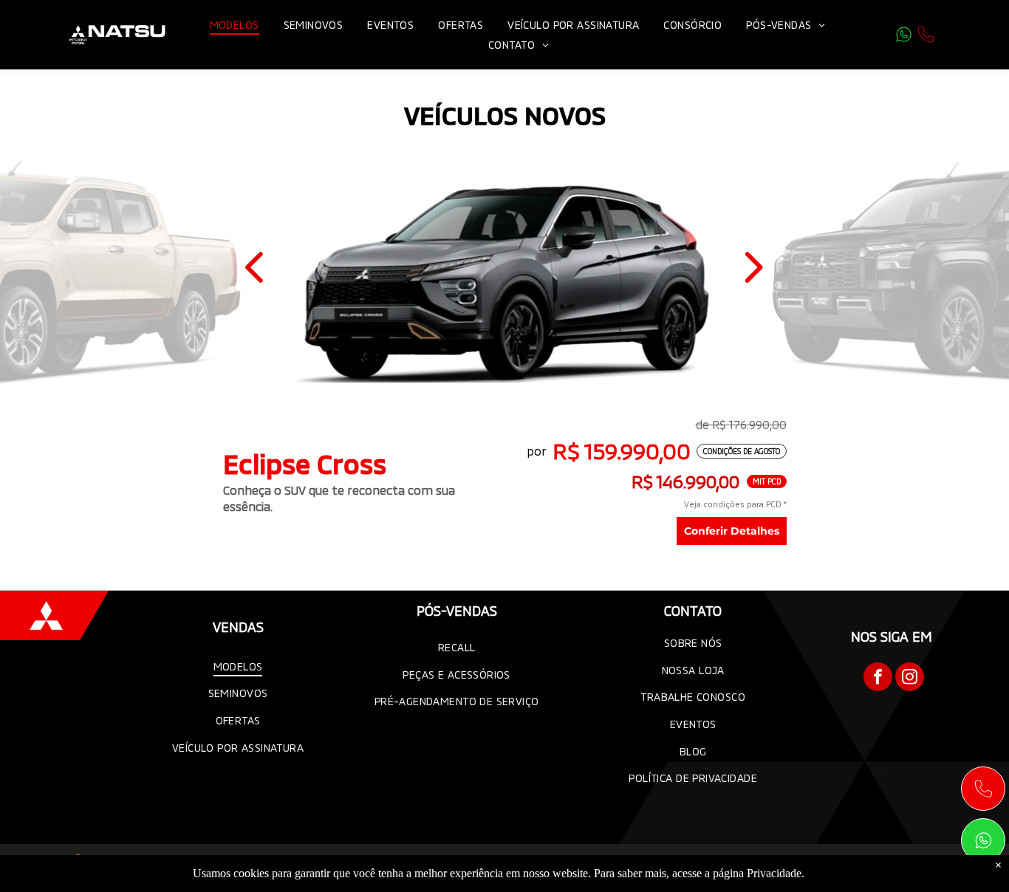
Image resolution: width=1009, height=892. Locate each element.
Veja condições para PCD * (735, 504)
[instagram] (909, 678)
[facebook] (877, 678)
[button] (257, 267)
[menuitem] (236, 25)
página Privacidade (757, 873)
